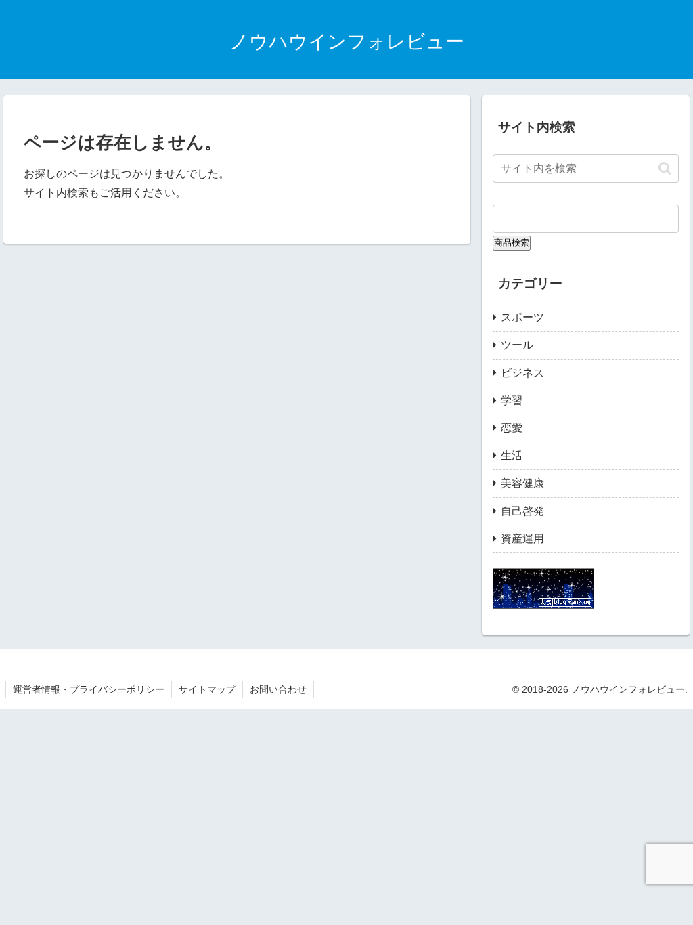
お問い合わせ (278, 689)
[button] (665, 168)
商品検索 (511, 243)
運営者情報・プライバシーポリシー (88, 689)
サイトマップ (207, 689)
